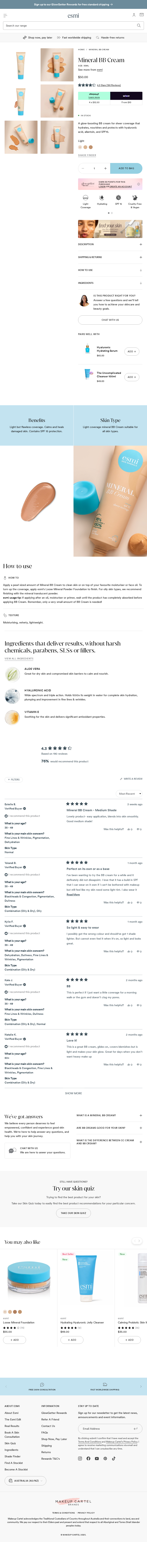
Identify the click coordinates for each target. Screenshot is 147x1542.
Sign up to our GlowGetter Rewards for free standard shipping (71, 4)
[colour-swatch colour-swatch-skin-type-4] (15, 1312)
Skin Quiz (10, 1443)
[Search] (139, 25)
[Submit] (135, 1428)
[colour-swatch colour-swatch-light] (80, 147)
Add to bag (126, 168)
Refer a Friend (50, 1419)
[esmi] (73, 15)
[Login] (134, 15)
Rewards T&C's (50, 1458)
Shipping (46, 1445)
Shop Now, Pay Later (54, 1439)
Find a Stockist (14, 1462)
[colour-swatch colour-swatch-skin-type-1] (5, 1312)
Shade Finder (87, 155)
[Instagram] (80, 1458)
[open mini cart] (141, 14)
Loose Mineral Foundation (18, 1322)
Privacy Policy (86, 1513)
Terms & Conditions (63, 1513)
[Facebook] (88, 1458)
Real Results (12, 1426)
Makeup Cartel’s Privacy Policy (121, 1441)
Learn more (94, 97)
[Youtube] (97, 1458)
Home (81, 49)
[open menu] (5, 15)
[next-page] (105, 168)
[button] (99, 85)
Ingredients (11, 1449)
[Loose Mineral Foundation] (28, 1278)
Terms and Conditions (90, 1441)
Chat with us (110, 320)
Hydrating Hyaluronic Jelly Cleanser (82, 1322)
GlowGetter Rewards (54, 1412)
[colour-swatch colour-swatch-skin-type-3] (20, 1312)
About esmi (11, 1412)
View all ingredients (19, 658)
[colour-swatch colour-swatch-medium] (85, 147)
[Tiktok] (114, 1458)
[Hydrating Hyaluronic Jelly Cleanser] (86, 1278)
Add (16, 1340)
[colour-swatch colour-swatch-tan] (91, 147)
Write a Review (133, 779)
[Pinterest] (105, 1458)
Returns (46, 1452)
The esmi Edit (13, 1419)
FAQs (44, 1432)
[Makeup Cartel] (73, 1501)
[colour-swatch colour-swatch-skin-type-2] (10, 1312)
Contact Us (48, 1426)
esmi (100, 69)
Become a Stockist (16, 1469)
